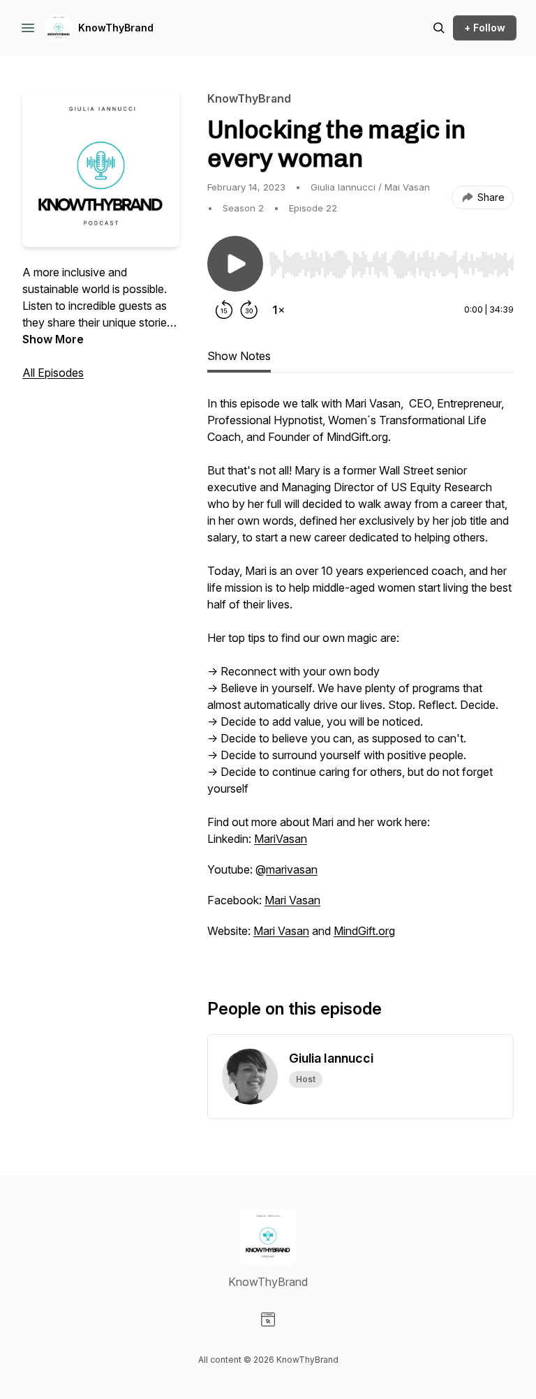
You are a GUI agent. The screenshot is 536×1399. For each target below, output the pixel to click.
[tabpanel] (360, 674)
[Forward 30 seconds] (249, 310)
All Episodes (53, 373)
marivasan (292, 869)
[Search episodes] (439, 28)
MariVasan (280, 839)
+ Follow (484, 27)
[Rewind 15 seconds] (224, 310)
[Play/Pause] (235, 264)
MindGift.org (364, 931)
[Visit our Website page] (268, 1319)
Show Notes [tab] (239, 356)
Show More (53, 339)
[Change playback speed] (278, 310)
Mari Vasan (292, 900)
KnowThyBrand (116, 27)
